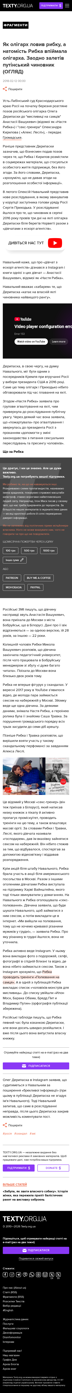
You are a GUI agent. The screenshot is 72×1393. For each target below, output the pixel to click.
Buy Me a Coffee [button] (39, 578)
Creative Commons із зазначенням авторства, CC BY (38, 1380)
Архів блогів (11, 1364)
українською (27, 1382)
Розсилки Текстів (13, 1301)
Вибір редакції (12, 1306)
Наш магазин (11, 1355)
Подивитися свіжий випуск (36, 1258)
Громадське (12, 138)
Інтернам (8, 1342)
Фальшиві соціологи (16, 1328)
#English (8, 1310)
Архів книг (9, 1369)
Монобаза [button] (14, 587)
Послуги (8, 1324)
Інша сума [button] (12, 560)
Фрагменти (10, 1297)
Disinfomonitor (12, 1337)
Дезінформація (12, 1333)
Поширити (15, 89)
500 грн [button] (29, 550)
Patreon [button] (12, 578)
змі (33, 1133)
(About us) (20, 1288)
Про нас (8, 1288)
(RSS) (14, 1292)
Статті (6, 1292)
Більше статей (15, 1184)
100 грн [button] (10, 550)
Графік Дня (10, 1359)
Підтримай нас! (12, 1351)
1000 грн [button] (49, 550)
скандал (21, 1133)
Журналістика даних (15, 1319)
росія (8, 1133)
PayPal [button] (35, 587)
